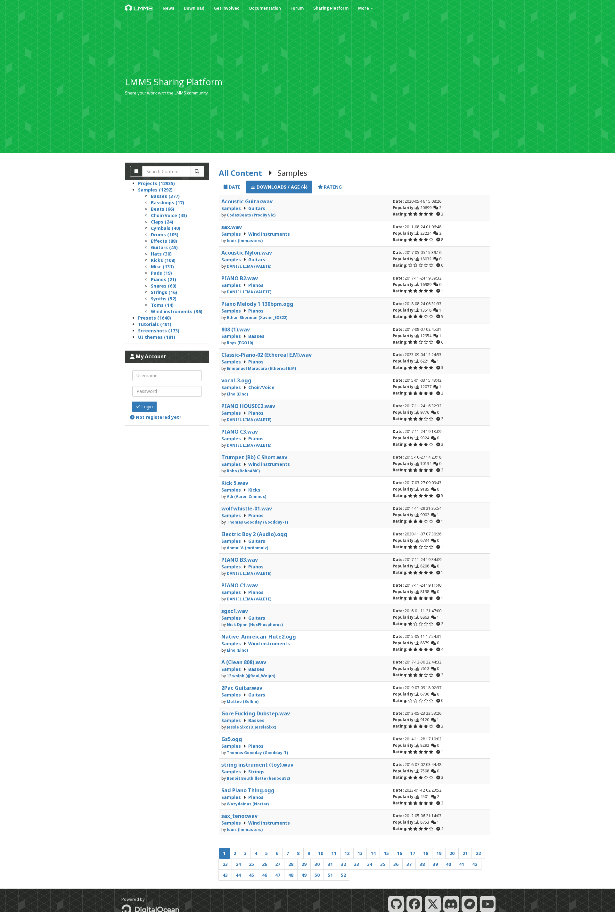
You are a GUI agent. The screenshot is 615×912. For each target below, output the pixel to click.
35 (382, 864)
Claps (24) (162, 222)
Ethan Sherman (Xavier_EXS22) (257, 317)
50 (317, 875)
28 (290, 864)
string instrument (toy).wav (257, 764)
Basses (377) (165, 196)
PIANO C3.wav (239, 431)
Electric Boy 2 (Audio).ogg (254, 534)
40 (448, 864)
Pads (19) (161, 273)
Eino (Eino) (237, 393)
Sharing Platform (330, 7)
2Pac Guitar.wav (241, 687)
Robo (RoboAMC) (243, 470)
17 (412, 853)
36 (395, 864)
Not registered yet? (158, 417)
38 (422, 864)
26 (264, 864)
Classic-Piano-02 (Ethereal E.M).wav (266, 354)
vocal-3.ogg (236, 380)
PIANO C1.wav (239, 585)
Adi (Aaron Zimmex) (246, 496)
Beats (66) (162, 209)
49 (304, 875)
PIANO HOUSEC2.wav (248, 406)
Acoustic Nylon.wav (246, 252)
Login (146, 406)
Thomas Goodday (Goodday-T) (257, 522)
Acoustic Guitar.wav (247, 201)
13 (360, 853)
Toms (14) (162, 305)
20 (452, 853)
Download (194, 7)
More (364, 7)
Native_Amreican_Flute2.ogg (258, 636)
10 (320, 853)
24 (238, 864)
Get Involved (227, 7)
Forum (297, 7)
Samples (231, 208)
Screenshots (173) (158, 331)
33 (356, 864)
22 (478, 853)
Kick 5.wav (234, 482)
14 (373, 853)
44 (238, 875)
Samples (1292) (155, 190)
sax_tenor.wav (239, 815)
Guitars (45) (164, 247)
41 (461, 864)
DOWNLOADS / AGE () (281, 187)
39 (435, 864)
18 (425, 853)
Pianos (256, 285)
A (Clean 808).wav (243, 662)
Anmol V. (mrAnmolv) (247, 547)
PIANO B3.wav (239, 559)
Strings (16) (164, 292)
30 (317, 864)
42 (474, 864)
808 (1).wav (235, 329)
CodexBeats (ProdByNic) (251, 214)
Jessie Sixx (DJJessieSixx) (251, 726)
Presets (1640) (154, 318)
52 (343, 875)
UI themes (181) (156, 337)
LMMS (143, 8)
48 (290, 875)
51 (330, 875)
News (168, 7)
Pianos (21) (163, 279)
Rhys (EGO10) (240, 342)
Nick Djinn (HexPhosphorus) (255, 624)
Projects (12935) (156, 183)
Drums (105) (164, 235)
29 (304, 864)
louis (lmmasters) (245, 240)
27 (277, 864)
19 (438, 853)
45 (251, 875)
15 (386, 853)
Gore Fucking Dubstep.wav (255, 713)
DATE (234, 187)
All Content (240, 172)
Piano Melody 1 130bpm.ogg (257, 303)
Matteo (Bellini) (242, 701)
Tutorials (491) (154, 324)
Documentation (265, 7)
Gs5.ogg (231, 739)
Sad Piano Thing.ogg (248, 790)
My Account (150, 356)
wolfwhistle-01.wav (246, 508)
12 (346, 853)
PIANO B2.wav (239, 278)
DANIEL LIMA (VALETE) (249, 266)
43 (225, 875)
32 (343, 864)
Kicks (254, 490)
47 (277, 875)
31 (330, 864)
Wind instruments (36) (176, 311)
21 (465, 853)
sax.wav (231, 227)
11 (333, 853)
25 (251, 864)
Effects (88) (164, 241)
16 (399, 853)
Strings (256, 772)
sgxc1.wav (234, 611)
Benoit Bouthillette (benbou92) (258, 778)
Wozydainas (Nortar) (248, 803)
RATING (332, 187)
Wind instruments (269, 234)
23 (225, 864)
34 (369, 864)
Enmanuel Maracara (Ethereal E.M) (261, 368)
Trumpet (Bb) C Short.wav (254, 457)
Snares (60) (163, 286)
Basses (256, 336)
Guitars (256, 208)
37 (409, 864)
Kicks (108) (163, 260)
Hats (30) (161, 254)
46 (264, 875)
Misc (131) (162, 267)
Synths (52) (163, 299)
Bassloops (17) (167, 203)
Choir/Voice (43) (169, 215)
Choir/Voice (261, 387)
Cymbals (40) (165, 228)
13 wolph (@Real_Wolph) (251, 675)
